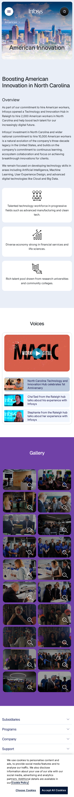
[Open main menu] (9, 11)
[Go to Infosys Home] (36, 11)
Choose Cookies (26, 790)
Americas (11, 22)
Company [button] (9, 739)
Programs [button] (9, 729)
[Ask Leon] (64, 11)
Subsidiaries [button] (11, 719)
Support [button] (8, 749)
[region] (37, 776)
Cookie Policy (20, 782)
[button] (37, 384)
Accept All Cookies (54, 790)
